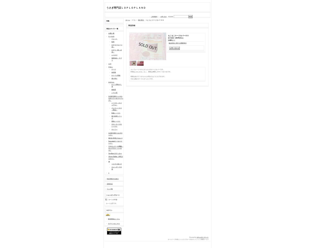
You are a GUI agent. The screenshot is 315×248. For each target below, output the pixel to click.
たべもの (111, 36)
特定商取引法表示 (113, 179)
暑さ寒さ (114, 78)
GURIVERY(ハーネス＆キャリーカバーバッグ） (115, 98)
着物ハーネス (115, 121)
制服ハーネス (115, 113)
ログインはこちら (114, 223)
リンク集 (110, 189)
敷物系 (113, 90)
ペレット (114, 39)
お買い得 (111, 33)
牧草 (112, 42)
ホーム (128, 20)
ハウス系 (114, 93)
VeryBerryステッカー (115, 153)
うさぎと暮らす (116, 164)
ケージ (113, 69)
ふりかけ (114, 55)
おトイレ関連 (115, 75)
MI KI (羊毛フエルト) (115, 138)
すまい (110, 67)
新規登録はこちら (114, 219)
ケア (109, 64)
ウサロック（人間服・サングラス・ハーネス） (115, 148)
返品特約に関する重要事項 (177, 43)
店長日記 (110, 184)
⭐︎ (108, 173)
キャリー (114, 129)
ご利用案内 (154, 16)
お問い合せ (163, 16)
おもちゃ (111, 82)
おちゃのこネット (203, 237)
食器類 (113, 72)
